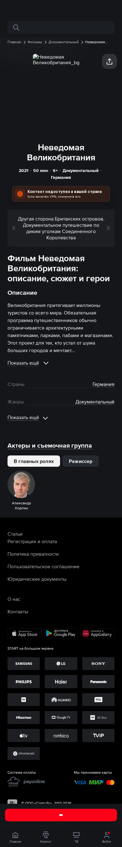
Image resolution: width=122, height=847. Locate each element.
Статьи (15, 534)
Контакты (18, 611)
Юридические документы (37, 579)
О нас (14, 599)
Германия (61, 177)
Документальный (81, 170)
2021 (23, 170)
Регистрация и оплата (32, 541)
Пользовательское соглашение (43, 566)
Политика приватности (33, 554)
